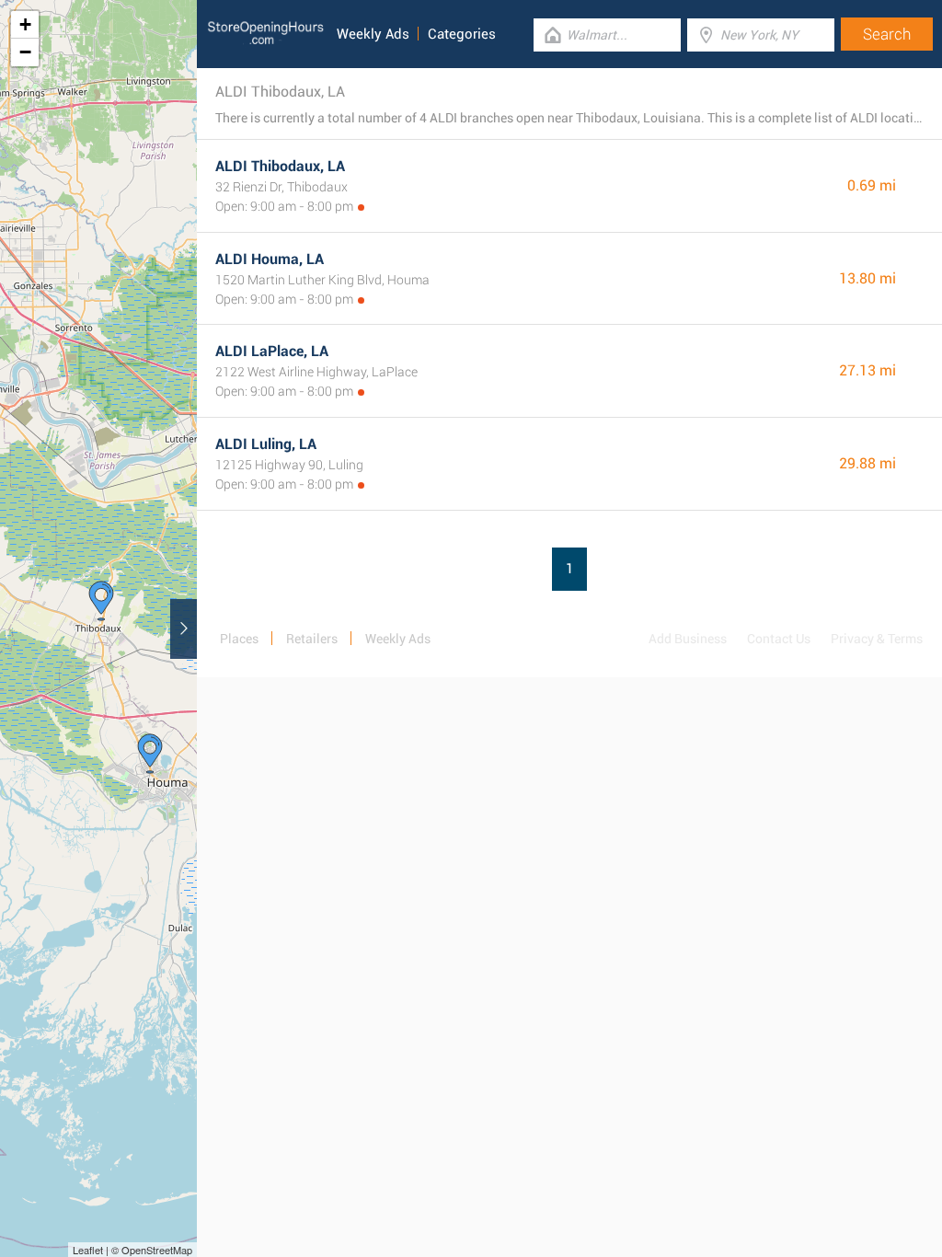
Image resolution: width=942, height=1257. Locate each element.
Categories (462, 34)
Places (239, 638)
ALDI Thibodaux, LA (280, 166)
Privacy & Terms (877, 638)
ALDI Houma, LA (269, 259)
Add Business (688, 638)
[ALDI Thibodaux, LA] (101, 600)
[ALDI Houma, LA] (150, 753)
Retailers (312, 638)
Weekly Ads (373, 34)
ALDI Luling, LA (265, 444)
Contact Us (778, 638)
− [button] (25, 51)
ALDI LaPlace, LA (271, 351)
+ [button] (25, 24)
